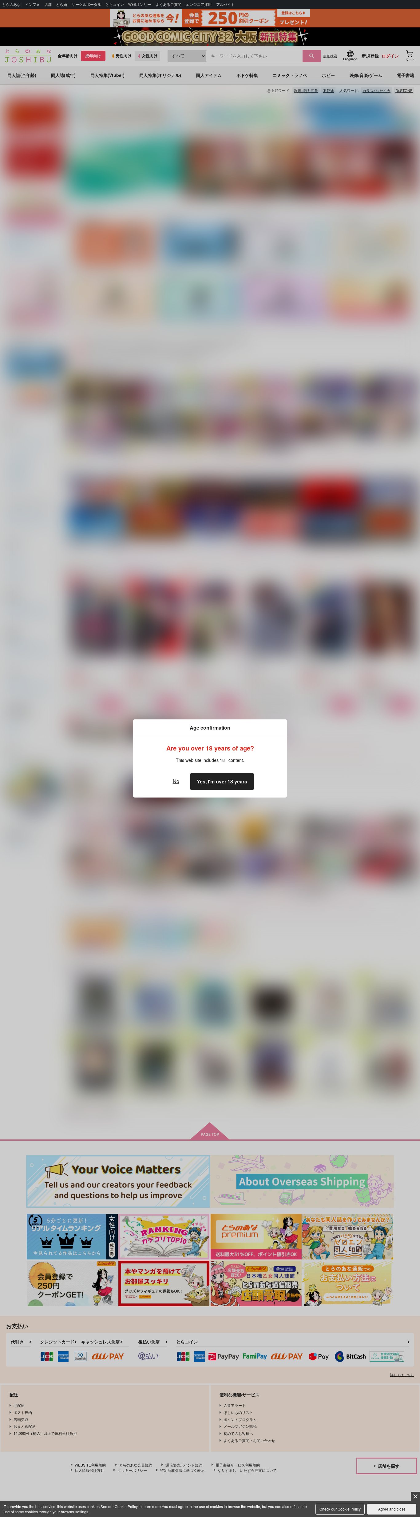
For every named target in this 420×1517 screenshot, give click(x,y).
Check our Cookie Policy (340, 1508)
